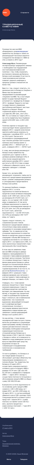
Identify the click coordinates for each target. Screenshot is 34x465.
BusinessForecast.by (17, 271)
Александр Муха (8, 30)
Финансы (5, 446)
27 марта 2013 (7, 428)
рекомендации (22, 51)
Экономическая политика (11, 444)
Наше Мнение (6, 13)
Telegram (23, 459)
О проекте (25, 12)
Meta (9, 459)
